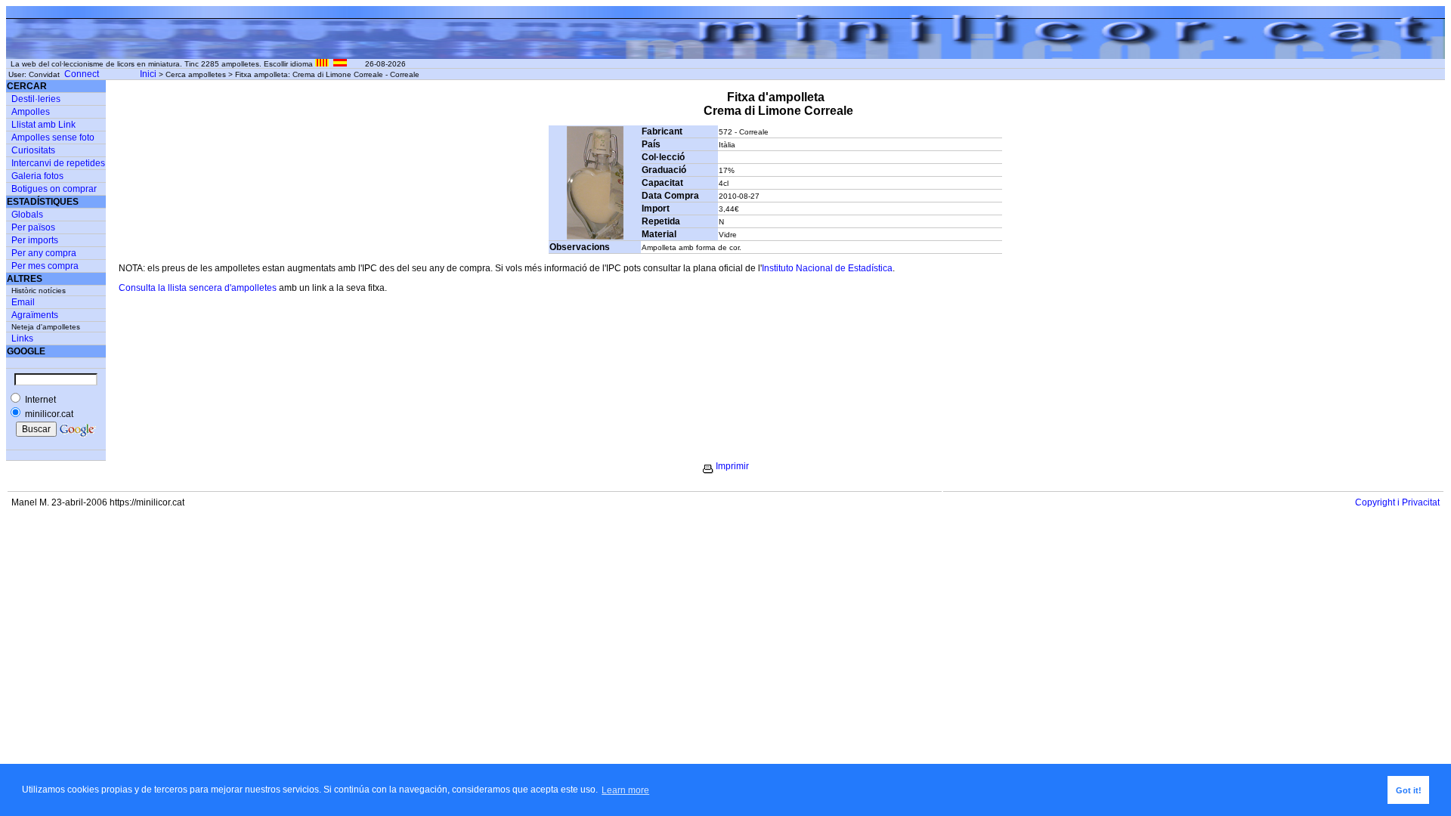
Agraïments (34, 315)
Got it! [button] (1409, 790)
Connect (81, 74)
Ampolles (30, 112)
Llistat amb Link (43, 124)
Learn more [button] (625, 790)
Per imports (34, 240)
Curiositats (33, 150)
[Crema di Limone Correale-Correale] (595, 236)
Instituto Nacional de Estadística (827, 268)
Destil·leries (35, 99)
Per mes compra (45, 266)
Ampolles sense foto (52, 137)
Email (23, 302)
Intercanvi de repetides (58, 163)
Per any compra (43, 253)
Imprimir (732, 466)
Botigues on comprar (54, 189)
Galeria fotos (37, 176)
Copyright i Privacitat (1397, 502)
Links (22, 338)
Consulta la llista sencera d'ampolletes (198, 288)
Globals (27, 214)
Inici (148, 74)
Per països (33, 227)
